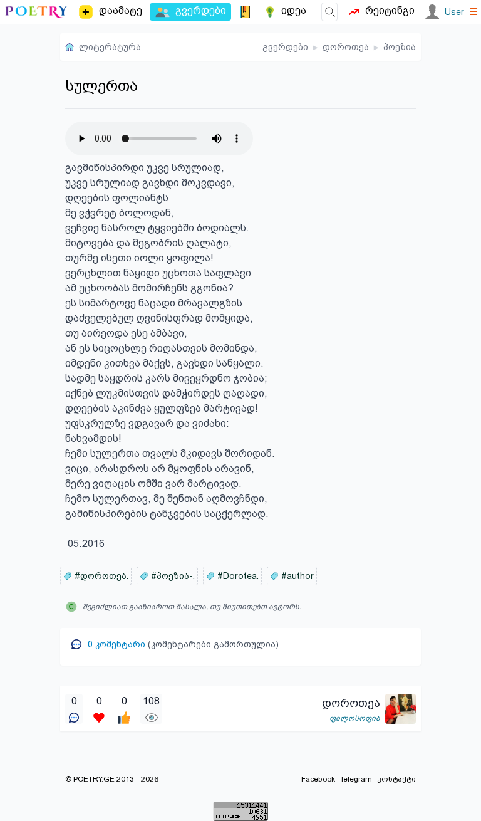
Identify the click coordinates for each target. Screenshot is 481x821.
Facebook (318, 779)
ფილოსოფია (354, 718)
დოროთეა (346, 47)
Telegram (356, 779)
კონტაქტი (396, 779)
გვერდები (285, 47)
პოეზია (399, 47)
